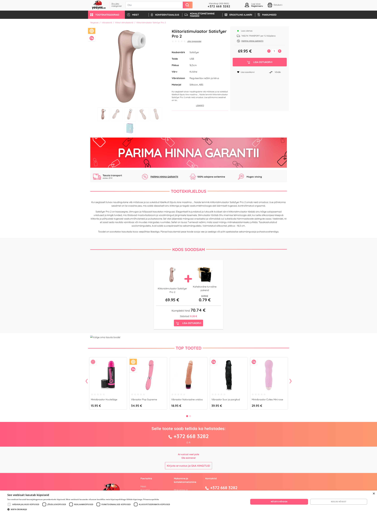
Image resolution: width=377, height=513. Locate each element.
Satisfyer (194, 52)
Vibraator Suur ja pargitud (225, 399)
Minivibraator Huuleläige (104, 399)
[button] (106, 15)
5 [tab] (156, 114)
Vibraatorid (107, 22)
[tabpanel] (130, 66)
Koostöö (145, 489)
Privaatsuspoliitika (151, 499)
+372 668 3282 (219, 6)
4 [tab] (143, 114)
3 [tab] (130, 114)
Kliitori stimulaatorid (124, 22)
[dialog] (188, 501)
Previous (86, 381)
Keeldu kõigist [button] (338, 501)
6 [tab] (130, 128)
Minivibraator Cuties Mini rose (267, 399)
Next (290, 381)
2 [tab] (117, 114)
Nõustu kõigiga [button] (279, 501)
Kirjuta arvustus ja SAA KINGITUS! (188, 465)
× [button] (374, 494)
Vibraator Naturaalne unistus (187, 399)
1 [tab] (103, 114)
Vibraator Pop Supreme (144, 399)
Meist (143, 486)
